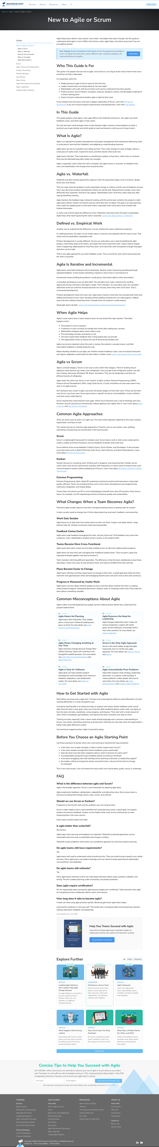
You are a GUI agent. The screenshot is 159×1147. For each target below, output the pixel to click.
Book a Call (151, 4)
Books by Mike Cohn (87, 1113)
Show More (99, 1051)
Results (43, 4)
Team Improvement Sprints (25, 1122)
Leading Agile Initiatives (25, 90)
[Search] (71, 4)
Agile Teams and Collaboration (27, 67)
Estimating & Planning (23, 1113)
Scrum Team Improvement (25, 1125)
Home (4, 12)
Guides (19, 40)
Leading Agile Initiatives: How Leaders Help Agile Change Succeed (68, 988)
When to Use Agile (24, 57)
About (64, 4)
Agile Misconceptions (24, 60)
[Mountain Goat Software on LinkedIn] (137, 1142)
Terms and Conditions (41, 1143)
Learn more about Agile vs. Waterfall (117, 215)
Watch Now (133, 54)
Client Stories (116, 1113)
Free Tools (83, 1116)
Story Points (20, 80)
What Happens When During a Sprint (70, 1031)
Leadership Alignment (23, 1116)
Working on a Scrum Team (98, 985)
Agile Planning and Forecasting (28, 83)
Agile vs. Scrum (133, 651)
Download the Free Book (102, 940)
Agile (10, 12)
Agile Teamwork (123, 985)
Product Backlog (22, 73)
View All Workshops (23, 1133)
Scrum (18, 64)
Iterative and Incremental (26, 54)
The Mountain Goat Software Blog (92, 1110)
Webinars (83, 1107)
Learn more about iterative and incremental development (101, 305)
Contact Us (28, 1143)
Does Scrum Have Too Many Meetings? (99, 1031)
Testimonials (115, 1116)
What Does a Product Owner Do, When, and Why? (128, 1031)
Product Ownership (23, 70)
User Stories (20, 77)
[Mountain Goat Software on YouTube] (141, 1142)
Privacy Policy (111, 1085)
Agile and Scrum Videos (88, 1103)
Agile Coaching (21, 1107)
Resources (53, 4)
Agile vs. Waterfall (24, 52)
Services (32, 4)
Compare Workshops (23, 1136)
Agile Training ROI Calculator (26, 1119)
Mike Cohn (114, 1110)
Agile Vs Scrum (23, 49)
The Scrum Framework (77, 406)
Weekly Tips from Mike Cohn (90, 1119)
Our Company (116, 1107)
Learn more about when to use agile (126, 354)
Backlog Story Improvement (26, 1110)
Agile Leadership (22, 87)
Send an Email (116, 1127)
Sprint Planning (64, 660)
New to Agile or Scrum (24, 46)
